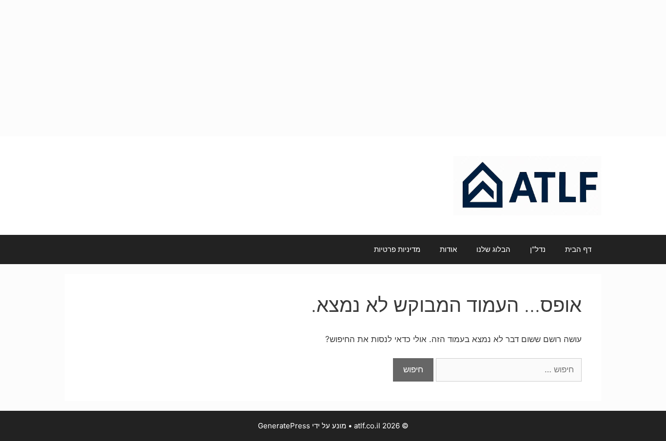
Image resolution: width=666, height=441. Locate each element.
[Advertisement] (333, 68)
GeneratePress (284, 425)
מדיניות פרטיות (397, 249)
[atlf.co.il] (527, 185)
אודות (448, 249)
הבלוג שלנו (493, 249)
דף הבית (578, 249)
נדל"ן (538, 249)
